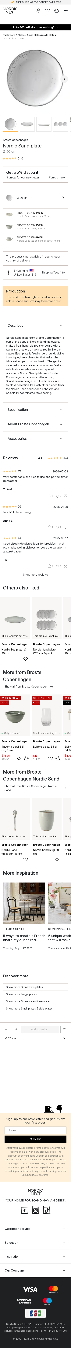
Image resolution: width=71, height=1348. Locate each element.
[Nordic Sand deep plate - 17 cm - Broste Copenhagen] (9, 215)
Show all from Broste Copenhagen (26, 686)
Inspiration (12, 1256)
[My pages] (38, 10)
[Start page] (10, 11)
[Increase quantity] (16, 1029)
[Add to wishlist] (26, 659)
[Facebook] (24, 1209)
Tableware (9, 35)
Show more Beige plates (21, 994)
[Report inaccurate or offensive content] (65, 496)
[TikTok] (46, 1209)
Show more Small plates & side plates (29, 1008)
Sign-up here (56, 177)
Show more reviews (35, 574)
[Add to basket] (26, 758)
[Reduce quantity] (5, 1029)
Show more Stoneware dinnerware (28, 1001)
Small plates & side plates (41, 35)
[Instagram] (35, 1209)
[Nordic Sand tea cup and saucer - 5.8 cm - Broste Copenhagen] (9, 239)
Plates (21, 35)
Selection (11, 1242)
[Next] (64, 79)
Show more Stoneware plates (24, 987)
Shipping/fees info (53, 272)
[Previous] (7, 79)
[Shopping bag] (56, 10)
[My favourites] (47, 10)
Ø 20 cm (10, 1038)
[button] (13, 158)
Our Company (15, 1270)
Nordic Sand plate (14, 38)
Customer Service (17, 1229)
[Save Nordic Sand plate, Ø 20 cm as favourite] (64, 1029)
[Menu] (65, 10)
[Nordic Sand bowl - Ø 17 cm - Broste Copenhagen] (9, 227)
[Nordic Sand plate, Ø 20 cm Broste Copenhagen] (35, 78)
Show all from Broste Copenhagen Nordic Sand (31, 788)
